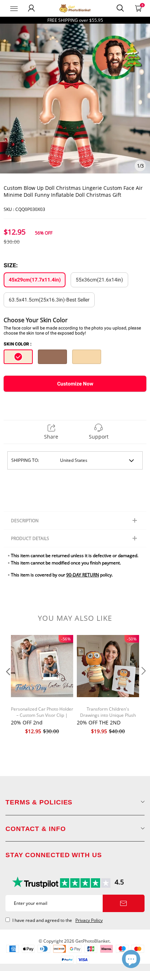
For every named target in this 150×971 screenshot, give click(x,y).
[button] (7, 685)
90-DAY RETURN (82, 575)
